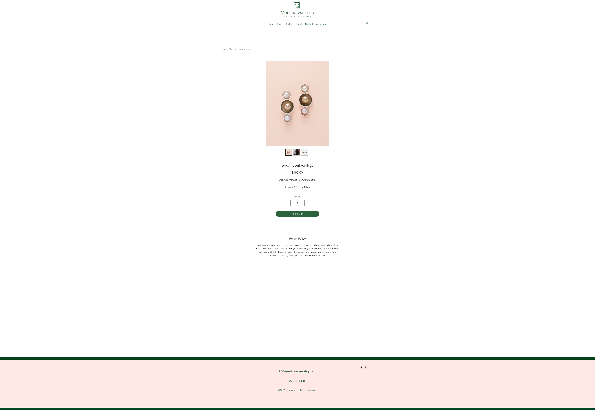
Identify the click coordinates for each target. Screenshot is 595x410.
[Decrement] (293, 203)
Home (225, 49)
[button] (368, 24)
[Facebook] (361, 367)
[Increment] (302, 203)
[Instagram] (365, 367)
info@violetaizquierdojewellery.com (296, 371)
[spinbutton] (297, 203)
